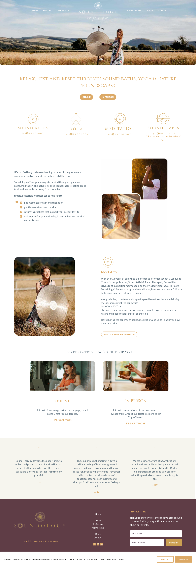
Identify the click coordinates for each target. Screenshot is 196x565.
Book (149, 10)
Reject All (165, 559)
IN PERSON (108, 97)
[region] (98, 558)
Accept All (183, 559)
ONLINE (86, 97)
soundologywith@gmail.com (40, 540)
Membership (134, 10)
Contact (164, 10)
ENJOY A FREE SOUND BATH (119, 334)
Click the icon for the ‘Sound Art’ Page (163, 138)
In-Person (63, 10)
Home (34, 10)
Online (47, 10)
